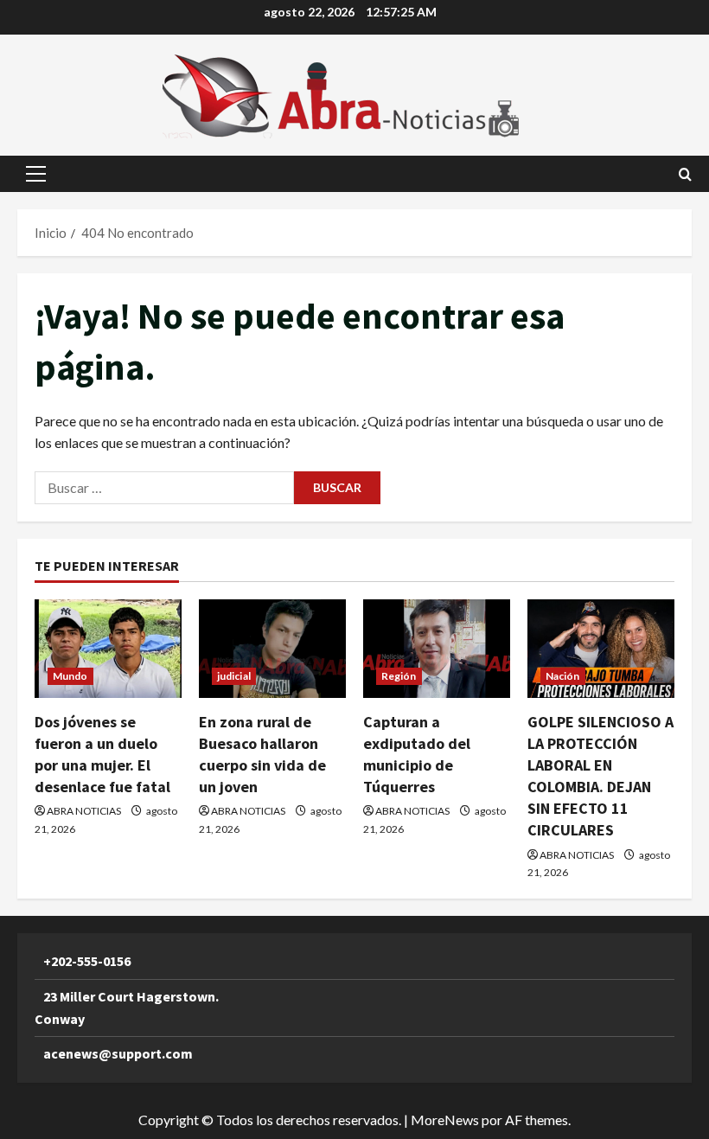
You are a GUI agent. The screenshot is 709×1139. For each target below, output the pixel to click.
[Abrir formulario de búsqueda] (685, 174)
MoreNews (445, 1119)
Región (399, 675)
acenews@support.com (118, 1053)
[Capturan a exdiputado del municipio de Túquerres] (436, 648)
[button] (35, 174)
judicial (234, 675)
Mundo (70, 675)
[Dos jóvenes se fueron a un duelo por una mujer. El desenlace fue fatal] (108, 648)
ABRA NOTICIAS (84, 810)
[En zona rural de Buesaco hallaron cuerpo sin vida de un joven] (272, 648)
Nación (563, 675)
